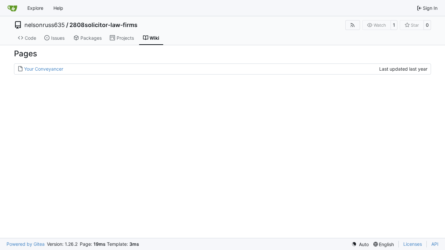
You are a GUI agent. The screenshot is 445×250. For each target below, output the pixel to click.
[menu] (360, 244)
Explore (35, 8)
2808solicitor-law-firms (103, 25)
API (434, 244)
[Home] (12, 8)
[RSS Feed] (352, 25)
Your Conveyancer (43, 69)
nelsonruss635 (44, 25)
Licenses (412, 244)
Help (58, 8)
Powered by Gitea (26, 244)
